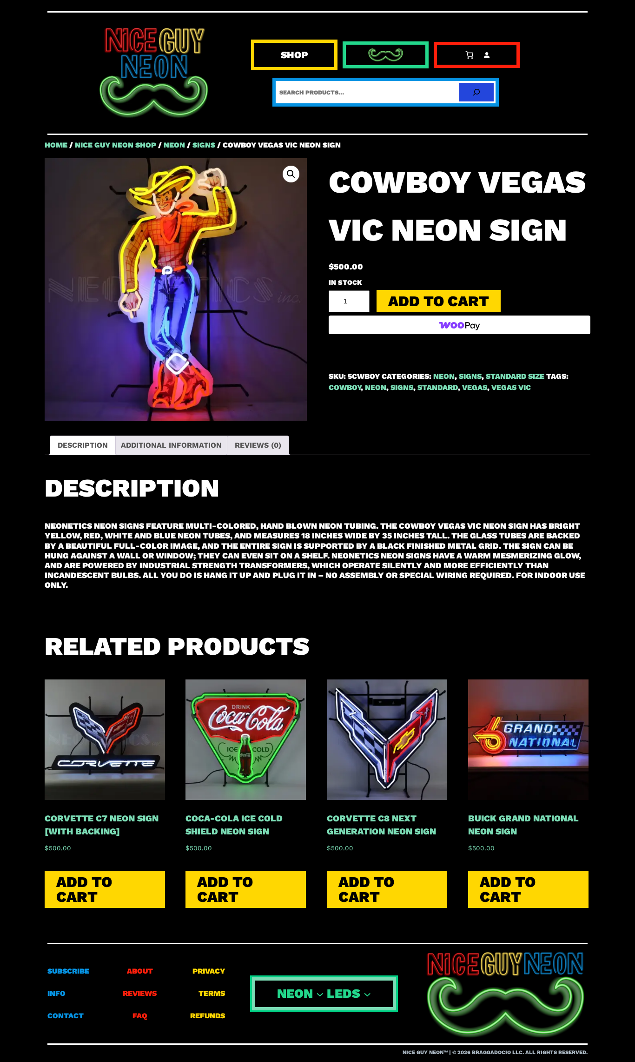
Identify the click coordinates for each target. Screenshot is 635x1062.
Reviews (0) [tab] (258, 445)
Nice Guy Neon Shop (115, 145)
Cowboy (345, 387)
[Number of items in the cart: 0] (469, 55)
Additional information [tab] (171, 445)
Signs (203, 145)
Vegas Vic (511, 387)
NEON (174, 145)
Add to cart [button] (84, 889)
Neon (375, 387)
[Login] (487, 55)
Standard (437, 387)
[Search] (476, 92)
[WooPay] (460, 325)
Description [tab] (83, 445)
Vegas (474, 387)
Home (56, 145)
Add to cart (438, 301)
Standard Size (515, 376)
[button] (291, 174)
